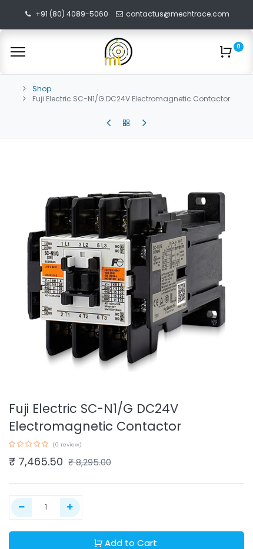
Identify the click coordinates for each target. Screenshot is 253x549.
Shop (41, 89)
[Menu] (17, 52)
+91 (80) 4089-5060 (71, 14)
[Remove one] (21, 507)
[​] (108, 123)
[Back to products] (126, 123)
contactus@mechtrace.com (178, 14)
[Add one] (70, 507)
